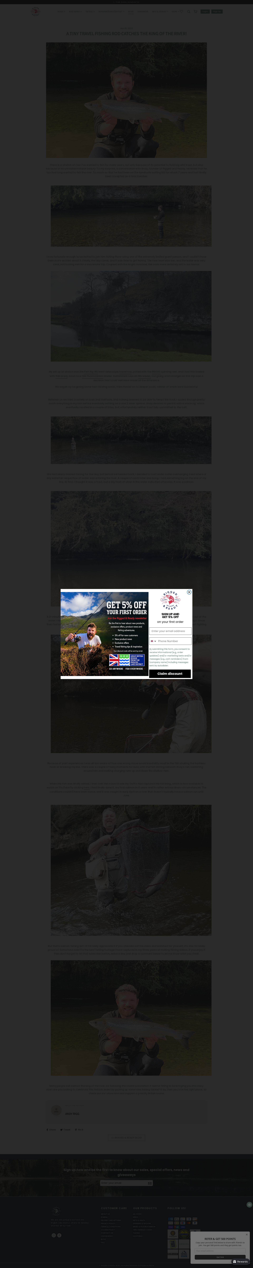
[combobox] (153, 641)
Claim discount (169, 674)
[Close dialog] (189, 592)
